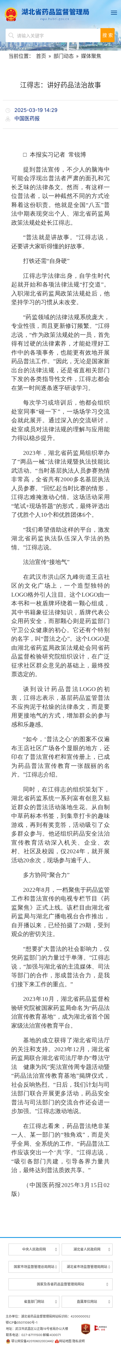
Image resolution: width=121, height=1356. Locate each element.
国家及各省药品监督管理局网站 (60, 1284)
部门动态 (63, 56)
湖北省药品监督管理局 (60, 14)
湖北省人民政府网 (86, 1249)
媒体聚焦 (91, 56)
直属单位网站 (87, 1301)
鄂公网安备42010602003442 (32, 1341)
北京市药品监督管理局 (60, 1240)
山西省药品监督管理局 (60, 1274)
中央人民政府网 (34, 1249)
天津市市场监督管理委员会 (60, 1252)
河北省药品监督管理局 (60, 1263)
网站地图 (65, 1341)
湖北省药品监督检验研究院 (87, 1291)
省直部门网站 (34, 1301)
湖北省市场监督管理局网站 (87, 1267)
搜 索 (107, 35)
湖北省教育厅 (34, 1258)
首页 (41, 56)
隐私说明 (78, 1341)
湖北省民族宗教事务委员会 (34, 1292)
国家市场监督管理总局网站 (34, 1267)
